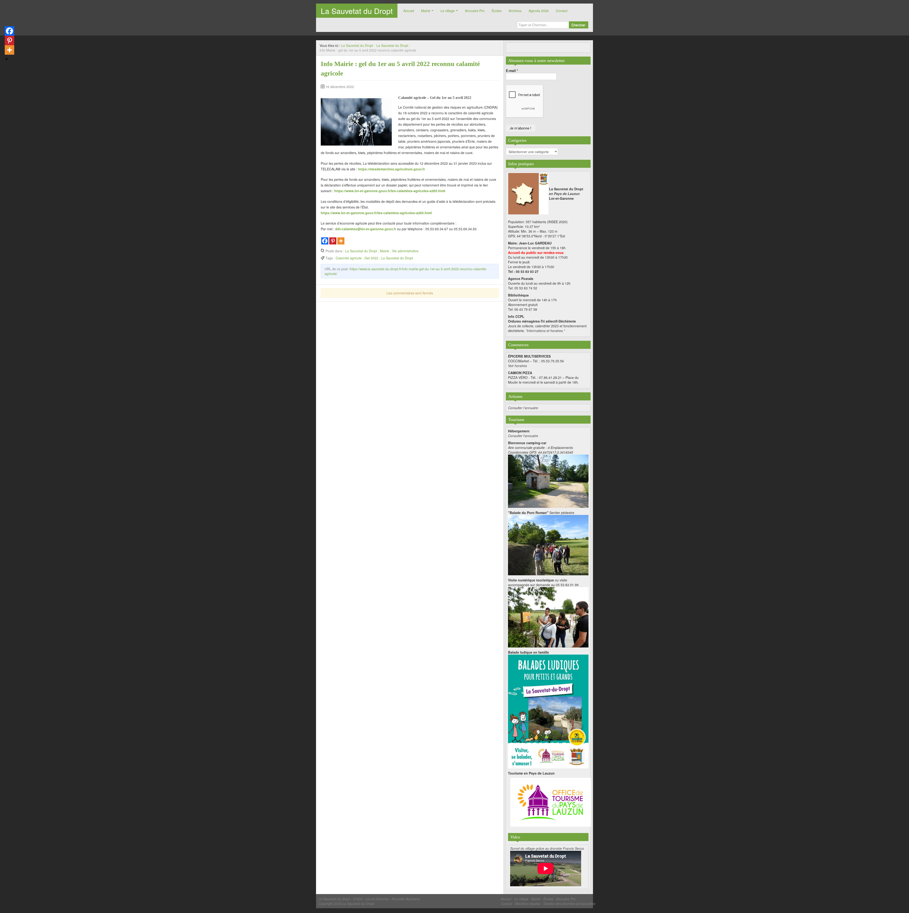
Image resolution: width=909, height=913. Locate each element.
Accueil (408, 10)
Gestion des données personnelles (569, 903)
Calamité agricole (349, 258)
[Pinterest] (332, 240)
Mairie (425, 10)
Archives (515, 10)
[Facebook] (324, 240)
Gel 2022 (371, 258)
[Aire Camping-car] (548, 480)
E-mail (512, 70)
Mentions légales (527, 903)
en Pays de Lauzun (564, 193)
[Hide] (7, 59)
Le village (448, 10)
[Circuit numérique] (548, 616)
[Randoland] (548, 711)
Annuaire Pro (475, 10)
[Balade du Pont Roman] (548, 544)
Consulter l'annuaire (523, 407)
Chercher (578, 24)
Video (515, 837)
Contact (561, 10)
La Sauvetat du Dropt (357, 10)
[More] (340, 240)
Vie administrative (405, 250)
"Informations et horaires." (545, 330)
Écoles (497, 10)
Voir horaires (517, 365)
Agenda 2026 (539, 10)
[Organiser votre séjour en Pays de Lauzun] (550, 802)
